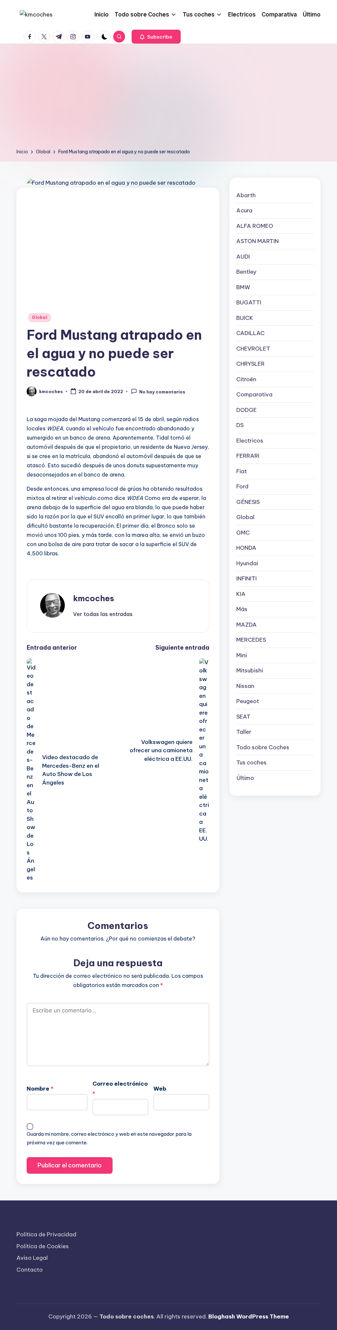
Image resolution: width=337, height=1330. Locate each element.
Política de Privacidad (46, 1234)
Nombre (40, 1088)
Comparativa (254, 394)
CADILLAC (250, 333)
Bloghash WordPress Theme (248, 1316)
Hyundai (247, 563)
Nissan (245, 686)
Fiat (241, 471)
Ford (242, 486)
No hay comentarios (162, 391)
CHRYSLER (250, 363)
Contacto (29, 1269)
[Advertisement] (168, 98)
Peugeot (247, 701)
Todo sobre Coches (262, 747)
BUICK (244, 318)
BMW (243, 287)
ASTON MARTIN (257, 241)
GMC (243, 532)
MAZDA (246, 624)
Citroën (246, 379)
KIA (241, 594)
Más (241, 609)
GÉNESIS (248, 502)
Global (39, 317)
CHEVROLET (253, 348)
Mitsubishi (249, 670)
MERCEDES (251, 639)
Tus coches (251, 762)
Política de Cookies (42, 1246)
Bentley (246, 271)
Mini (241, 655)
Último (245, 778)
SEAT (243, 716)
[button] (156, 37)
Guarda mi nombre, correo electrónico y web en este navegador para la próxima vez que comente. (109, 1138)
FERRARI (247, 455)
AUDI (243, 256)
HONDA (246, 547)
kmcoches (93, 598)
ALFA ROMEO (254, 226)
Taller (243, 731)
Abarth (246, 195)
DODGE (246, 410)
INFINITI (246, 578)
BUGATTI (248, 302)
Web (159, 1088)
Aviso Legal (32, 1257)
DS (240, 425)
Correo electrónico (120, 1088)
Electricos (249, 440)
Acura (244, 210)
